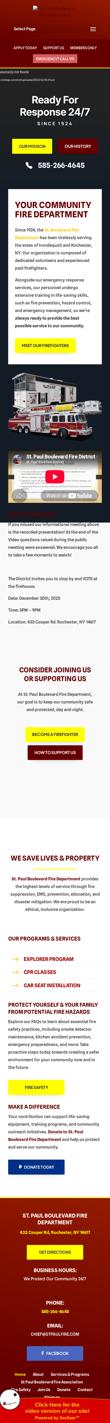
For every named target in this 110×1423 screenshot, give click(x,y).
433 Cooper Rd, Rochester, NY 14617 (55, 1232)
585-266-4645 (61, 165)
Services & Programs (70, 1374)
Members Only (83, 48)
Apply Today (25, 48)
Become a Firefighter (55, 734)
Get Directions (55, 1252)
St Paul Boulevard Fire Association (52, 1382)
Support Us (53, 48)
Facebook (57, 1353)
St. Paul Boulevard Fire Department (46, 878)
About (38, 1374)
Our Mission (32, 146)
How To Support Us (55, 752)
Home (20, 1374)
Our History (78, 146)
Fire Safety (36, 1087)
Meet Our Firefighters (45, 345)
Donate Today (39, 1166)
